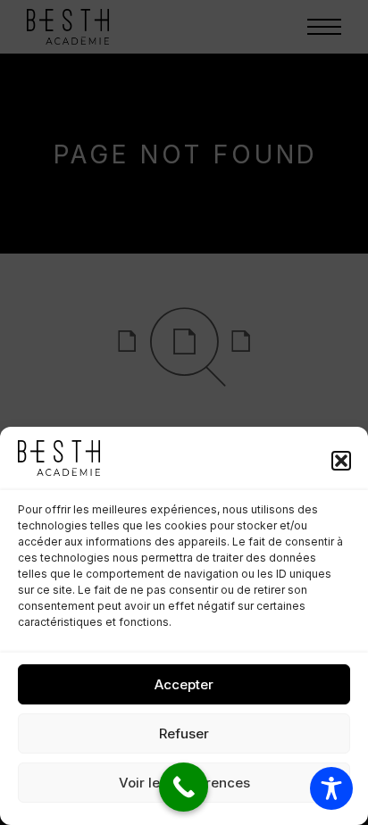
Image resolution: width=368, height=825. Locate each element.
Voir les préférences (184, 782)
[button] (341, 461)
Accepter (184, 684)
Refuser (184, 733)
